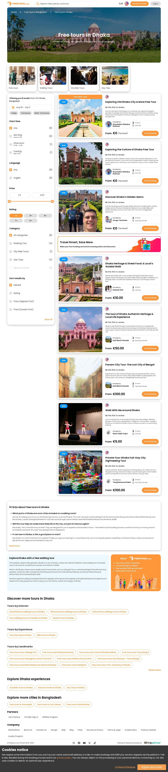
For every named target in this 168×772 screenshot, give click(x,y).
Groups (54, 730)
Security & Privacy (95, 730)
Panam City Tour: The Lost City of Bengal (129, 364)
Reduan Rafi (118, 290)
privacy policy (64, 757)
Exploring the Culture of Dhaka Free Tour (129, 149)
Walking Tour (33, 243)
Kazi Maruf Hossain (121, 340)
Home (14, 12)
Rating (17, 293)
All (16, 215)
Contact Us (41, 730)
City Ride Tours (33, 251)
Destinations (14, 730)
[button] (22, 78)
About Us (28, 730)
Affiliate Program (50, 717)
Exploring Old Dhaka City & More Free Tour (130, 101)
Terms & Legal (113, 730)
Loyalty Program (15, 736)
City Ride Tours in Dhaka (21, 687)
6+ (31, 220)
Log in (155, 3)
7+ (16, 220)
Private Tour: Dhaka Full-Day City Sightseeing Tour (125, 459)
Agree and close (152, 767)
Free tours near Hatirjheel (74, 665)
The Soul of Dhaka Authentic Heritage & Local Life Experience (129, 315)
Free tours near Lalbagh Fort (23, 652)
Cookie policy (131, 730)
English (33, 178)
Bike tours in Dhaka (46, 635)
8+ (45, 215)
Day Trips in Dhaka (76, 687)
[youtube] (84, 743)
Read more (14, 546)
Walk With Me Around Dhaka (122, 410)
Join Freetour (14, 717)
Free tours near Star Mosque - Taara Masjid (118, 658)
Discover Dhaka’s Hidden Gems (124, 197)
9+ (31, 215)
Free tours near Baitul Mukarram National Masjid (32, 665)
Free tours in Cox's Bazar (49, 704)
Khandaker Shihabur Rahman (121, 125)
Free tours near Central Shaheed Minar (98, 652)
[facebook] (79, 743)
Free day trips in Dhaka (20, 635)
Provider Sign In (31, 717)
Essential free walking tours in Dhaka (27, 611)
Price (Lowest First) (23, 309)
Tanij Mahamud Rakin (122, 482)
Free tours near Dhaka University (58, 652)
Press (80, 730)
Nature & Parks (33, 268)
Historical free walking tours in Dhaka (68, 611)
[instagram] (73, 743)
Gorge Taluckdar (120, 220)
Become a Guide (139, 3)
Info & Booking (150, 133)
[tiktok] (94, 743)
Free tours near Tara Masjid (135, 652)
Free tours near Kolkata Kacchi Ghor (74, 658)
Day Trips (33, 259)
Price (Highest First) (24, 301)
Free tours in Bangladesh (35, 12)
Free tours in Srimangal (20, 704)
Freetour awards (148, 730)
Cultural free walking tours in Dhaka (109, 611)
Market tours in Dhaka (63, 618)
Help (63, 730)
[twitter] (89, 743)
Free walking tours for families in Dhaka (28, 618)
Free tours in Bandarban (78, 704)
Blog (72, 730)
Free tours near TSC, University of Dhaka (111, 665)
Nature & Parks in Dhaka (49, 687)
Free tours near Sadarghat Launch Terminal (30, 658)
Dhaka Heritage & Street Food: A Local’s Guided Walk (129, 265)
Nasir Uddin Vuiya (120, 434)
